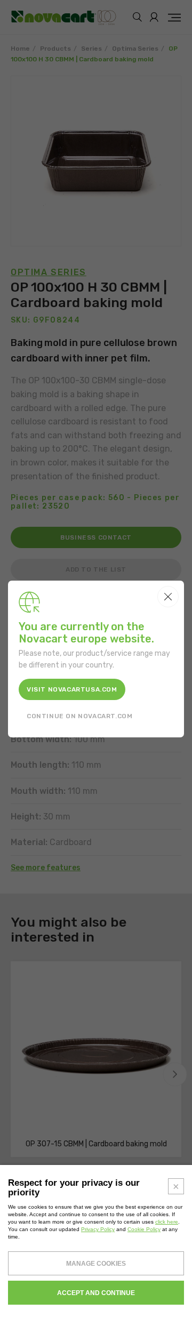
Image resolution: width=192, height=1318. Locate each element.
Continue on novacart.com (79, 716)
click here (166, 1222)
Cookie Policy (144, 1229)
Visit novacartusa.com (72, 689)
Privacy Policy (98, 1229)
